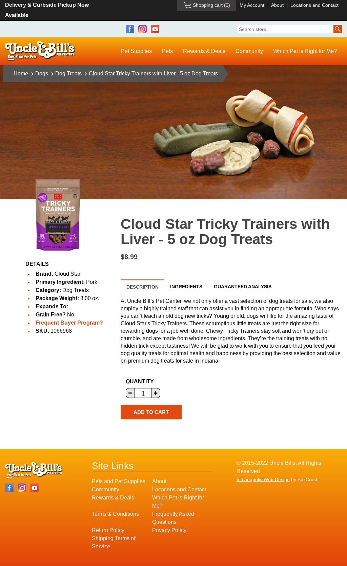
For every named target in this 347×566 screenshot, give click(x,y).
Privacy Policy (169, 530)
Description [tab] (142, 287)
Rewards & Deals (204, 51)
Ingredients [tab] (186, 286)
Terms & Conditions (115, 514)
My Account (252, 5)
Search (337, 29)
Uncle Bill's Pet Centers (40, 51)
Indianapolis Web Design (263, 479)
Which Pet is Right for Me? (305, 51)
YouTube (155, 29)
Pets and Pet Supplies (118, 481)
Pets (167, 51)
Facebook (130, 29)
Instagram (142, 29)
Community (249, 51)
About (277, 5)
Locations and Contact (314, 5)
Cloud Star (67, 274)
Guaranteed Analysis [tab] (242, 286)
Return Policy (108, 530)
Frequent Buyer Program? (69, 323)
